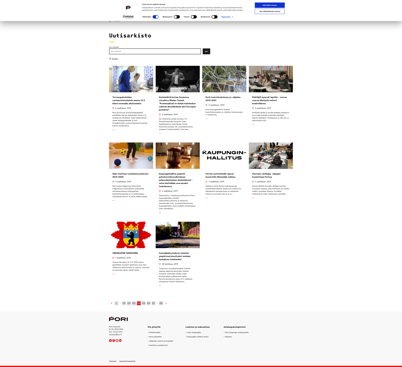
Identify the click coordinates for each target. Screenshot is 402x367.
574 (138, 303)
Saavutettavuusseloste (127, 361)
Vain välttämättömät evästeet (269, 11)
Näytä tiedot (225, 17)
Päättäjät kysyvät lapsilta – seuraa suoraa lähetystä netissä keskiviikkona (269, 100)
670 (161, 303)
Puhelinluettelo (154, 332)
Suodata (115, 59)
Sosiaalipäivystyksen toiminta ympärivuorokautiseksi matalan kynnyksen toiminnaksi (174, 256)
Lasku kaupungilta (194, 332)
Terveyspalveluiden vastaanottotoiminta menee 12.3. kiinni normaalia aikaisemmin (128, 100)
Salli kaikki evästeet (270, 5)
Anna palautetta (155, 337)
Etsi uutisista (114, 47)
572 (129, 303)
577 (153, 303)
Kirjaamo (228, 337)
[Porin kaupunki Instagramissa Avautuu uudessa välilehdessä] (113, 340)
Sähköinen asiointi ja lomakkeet (161, 341)
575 (143, 303)
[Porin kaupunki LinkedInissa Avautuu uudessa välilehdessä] (120, 340)
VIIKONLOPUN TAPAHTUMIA (125, 253)
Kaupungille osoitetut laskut (197, 337)
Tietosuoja (112, 361)
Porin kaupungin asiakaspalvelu (237, 332)
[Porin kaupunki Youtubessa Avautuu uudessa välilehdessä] (117, 340)
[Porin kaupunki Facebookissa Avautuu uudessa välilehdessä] (110, 340)
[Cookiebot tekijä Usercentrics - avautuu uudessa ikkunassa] (128, 17)
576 (148, 303)
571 (124, 303)
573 (133, 303)
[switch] (177, 17)
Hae (206, 51)
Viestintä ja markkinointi (158, 345)
